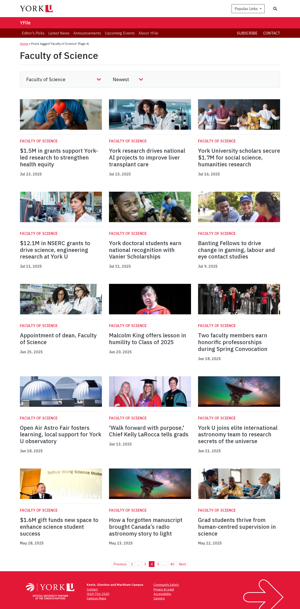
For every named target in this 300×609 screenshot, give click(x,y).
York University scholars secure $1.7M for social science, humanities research (239, 157)
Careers (159, 598)
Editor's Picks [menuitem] (33, 33)
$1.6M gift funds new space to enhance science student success (59, 526)
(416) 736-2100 (98, 594)
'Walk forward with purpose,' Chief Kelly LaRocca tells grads (148, 431)
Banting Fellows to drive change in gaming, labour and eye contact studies (236, 249)
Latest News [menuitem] (59, 33)
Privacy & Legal (164, 589)
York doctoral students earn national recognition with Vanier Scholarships (145, 249)
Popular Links (247, 8)
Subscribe (247, 33)
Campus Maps (96, 598)
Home (24, 44)
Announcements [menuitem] (87, 33)
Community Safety (166, 585)
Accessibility (162, 594)
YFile (25, 22)
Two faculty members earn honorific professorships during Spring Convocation (232, 342)
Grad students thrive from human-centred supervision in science (237, 526)
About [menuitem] (148, 33)
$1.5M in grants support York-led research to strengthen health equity (59, 157)
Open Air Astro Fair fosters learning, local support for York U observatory (60, 434)
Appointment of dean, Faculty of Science (58, 338)
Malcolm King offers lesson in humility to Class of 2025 (147, 338)
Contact (271, 33)
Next (182, 564)
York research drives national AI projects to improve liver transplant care (147, 157)
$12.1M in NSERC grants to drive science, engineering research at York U (55, 249)
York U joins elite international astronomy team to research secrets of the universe (238, 434)
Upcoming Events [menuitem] (120, 33)
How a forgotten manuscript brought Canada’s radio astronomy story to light (145, 526)
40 (172, 564)
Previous (120, 564)
